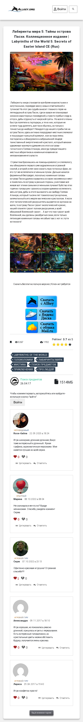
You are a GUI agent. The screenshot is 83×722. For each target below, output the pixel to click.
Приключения (23, 369)
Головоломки (23, 359)
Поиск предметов (43, 364)
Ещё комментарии (41, 713)
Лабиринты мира (50, 359)
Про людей (46, 369)
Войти (61, 9)
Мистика (20, 364)
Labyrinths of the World (30, 355)
